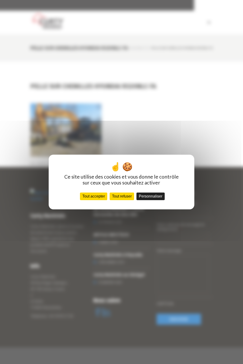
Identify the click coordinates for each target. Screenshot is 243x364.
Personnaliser (150, 196)
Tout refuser (122, 196)
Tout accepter (93, 196)
